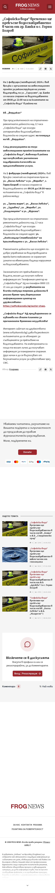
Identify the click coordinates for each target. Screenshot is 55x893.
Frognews (14, 369)
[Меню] (50, 7)
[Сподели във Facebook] (46, 69)
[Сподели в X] (51, 69)
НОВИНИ (6, 69)
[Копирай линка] (40, 69)
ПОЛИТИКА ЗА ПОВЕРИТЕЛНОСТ (27, 829)
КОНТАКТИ (26, 824)
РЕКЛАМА (37, 824)
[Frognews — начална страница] (27, 806)
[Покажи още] (27, 885)
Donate (27, 452)
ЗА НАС (16, 824)
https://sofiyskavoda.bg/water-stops (24, 306)
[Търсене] (5, 7)
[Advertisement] (27, 747)
